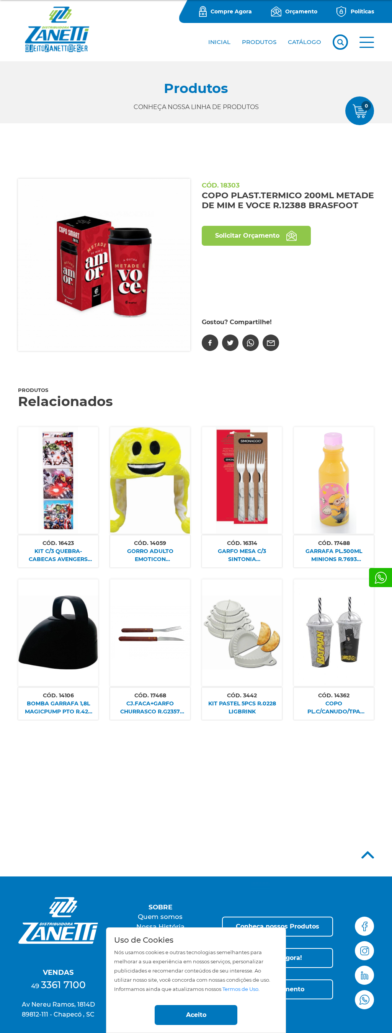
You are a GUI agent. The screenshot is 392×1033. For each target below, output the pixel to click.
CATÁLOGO (304, 42)
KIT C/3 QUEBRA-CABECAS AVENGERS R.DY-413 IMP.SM (58, 555)
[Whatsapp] (380, 577)
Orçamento (301, 11)
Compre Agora (231, 11)
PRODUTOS (259, 42)
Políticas (362, 11)
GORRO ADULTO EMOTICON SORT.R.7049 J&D (150, 555)
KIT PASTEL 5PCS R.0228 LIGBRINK (242, 707)
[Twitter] (230, 343)
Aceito (196, 1014)
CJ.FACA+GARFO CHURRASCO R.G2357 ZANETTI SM (150, 708)
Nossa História (160, 926)
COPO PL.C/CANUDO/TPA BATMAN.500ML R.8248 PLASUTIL (334, 708)
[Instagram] (364, 950)
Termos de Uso (240, 989)
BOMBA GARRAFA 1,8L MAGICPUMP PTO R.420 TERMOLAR (58, 708)
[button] (366, 42)
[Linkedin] (364, 975)
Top (367, 854)
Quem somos (160, 916)
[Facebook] (210, 343)
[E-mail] (271, 343)
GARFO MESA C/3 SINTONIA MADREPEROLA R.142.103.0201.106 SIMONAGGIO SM (242, 555)
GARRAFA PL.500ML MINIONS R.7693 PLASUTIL (333, 555)
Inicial (219, 42)
